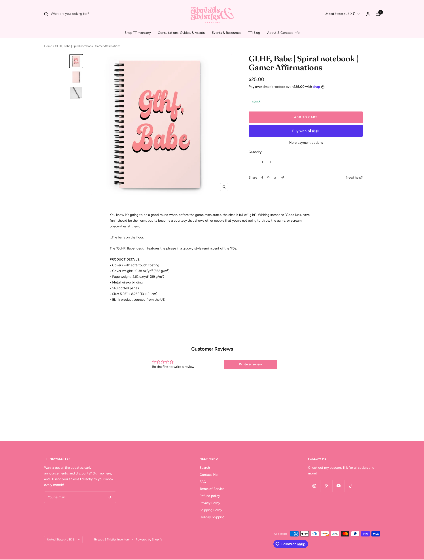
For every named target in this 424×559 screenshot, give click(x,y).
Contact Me (209, 475)
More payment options (306, 143)
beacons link (339, 468)
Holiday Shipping (212, 517)
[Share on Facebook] (262, 177)
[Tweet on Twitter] (275, 177)
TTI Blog (254, 33)
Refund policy (210, 496)
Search (205, 468)
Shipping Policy (211, 510)
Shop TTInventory (138, 33)
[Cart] (377, 14)
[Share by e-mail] (282, 177)
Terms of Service (212, 489)
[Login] (368, 14)
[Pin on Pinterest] (268, 177)
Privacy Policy (210, 503)
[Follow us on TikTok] (350, 486)
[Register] (110, 497)
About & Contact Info (283, 33)
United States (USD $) (340, 14)
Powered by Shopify (149, 539)
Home (48, 46)
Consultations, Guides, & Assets (181, 33)
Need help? (354, 177)
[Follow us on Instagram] (314, 486)
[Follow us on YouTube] (338, 486)
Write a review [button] (251, 364)
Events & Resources (226, 33)
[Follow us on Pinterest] (326, 486)
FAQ (203, 482)
